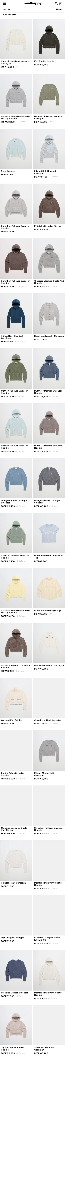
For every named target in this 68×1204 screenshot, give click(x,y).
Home (6, 14)
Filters (59, 9)
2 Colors (19, 67)
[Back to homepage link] (33, 3)
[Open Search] (56, 3)
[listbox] (6, 9)
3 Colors (53, 396)
